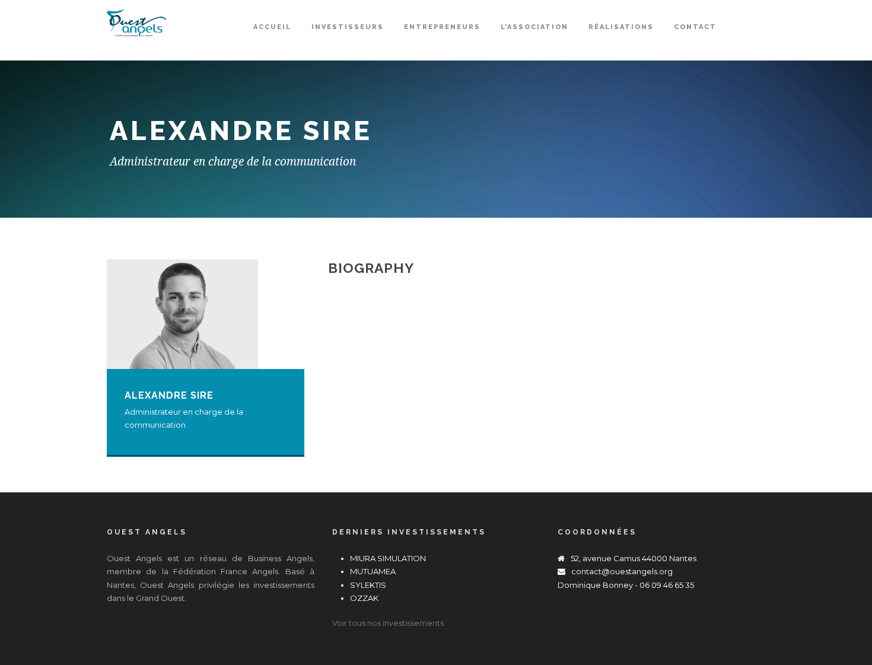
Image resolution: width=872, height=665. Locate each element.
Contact (695, 27)
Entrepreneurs (442, 27)
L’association (534, 27)
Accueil (272, 27)
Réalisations (621, 27)
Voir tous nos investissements (388, 623)
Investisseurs (347, 27)
